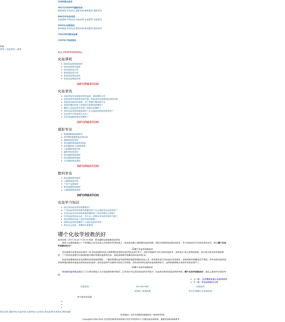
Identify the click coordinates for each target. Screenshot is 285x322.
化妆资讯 (98, 19)
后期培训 (66, 25)
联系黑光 (67, 40)
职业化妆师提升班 (72, 78)
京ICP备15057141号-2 (192, 319)
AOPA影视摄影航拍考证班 (76, 136)
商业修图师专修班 (72, 177)
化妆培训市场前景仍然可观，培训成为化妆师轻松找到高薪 (91, 98)
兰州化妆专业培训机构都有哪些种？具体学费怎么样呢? (89, 213)
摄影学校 (13, 311)
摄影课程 (62, 10)
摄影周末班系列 (71, 151)
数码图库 (89, 28)
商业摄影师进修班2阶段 (75, 142)
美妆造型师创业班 (72, 75)
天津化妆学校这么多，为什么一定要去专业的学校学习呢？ (91, 216)
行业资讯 (40, 311)
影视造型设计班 (71, 72)
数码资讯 (98, 28)
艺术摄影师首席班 (72, 160)
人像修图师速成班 (72, 189)
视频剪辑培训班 (71, 139)
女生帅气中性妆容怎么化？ (76, 113)
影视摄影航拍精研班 (73, 133)
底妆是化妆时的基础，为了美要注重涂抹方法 (84, 101)
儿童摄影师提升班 (72, 148)
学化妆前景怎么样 (210, 281)
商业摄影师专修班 (72, 157)
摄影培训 (70, 7)
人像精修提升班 (71, 180)
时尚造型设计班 (71, 69)
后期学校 (31, 311)
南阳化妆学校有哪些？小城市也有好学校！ (83, 221)
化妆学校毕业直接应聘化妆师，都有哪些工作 (84, 95)
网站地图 (66, 311)
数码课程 (62, 28)
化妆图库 (89, 19)
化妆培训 (66, 16)
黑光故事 (67, 34)
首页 (2, 49)
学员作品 (71, 10)
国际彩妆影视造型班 (73, 63)
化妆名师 (80, 19)
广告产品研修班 (71, 183)
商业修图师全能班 (72, 186)
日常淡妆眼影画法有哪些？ (76, 116)
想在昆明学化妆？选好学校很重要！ (80, 218)
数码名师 (80, 28)
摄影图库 (89, 10)
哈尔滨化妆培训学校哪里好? (77, 207)
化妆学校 (22, 311)
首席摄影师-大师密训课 (74, 145)
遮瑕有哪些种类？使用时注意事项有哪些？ (83, 104)
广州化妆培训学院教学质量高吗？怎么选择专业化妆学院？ (91, 210)
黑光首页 (65, 1)
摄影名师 (80, 10)
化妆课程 (62, 19)
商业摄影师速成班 (72, 154)
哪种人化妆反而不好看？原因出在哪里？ (82, 107)
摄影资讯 (98, 10)
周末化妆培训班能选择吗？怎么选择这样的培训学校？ (89, 110)
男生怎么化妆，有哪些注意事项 (78, 224)
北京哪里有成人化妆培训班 (214, 278)
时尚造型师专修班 (72, 66)
